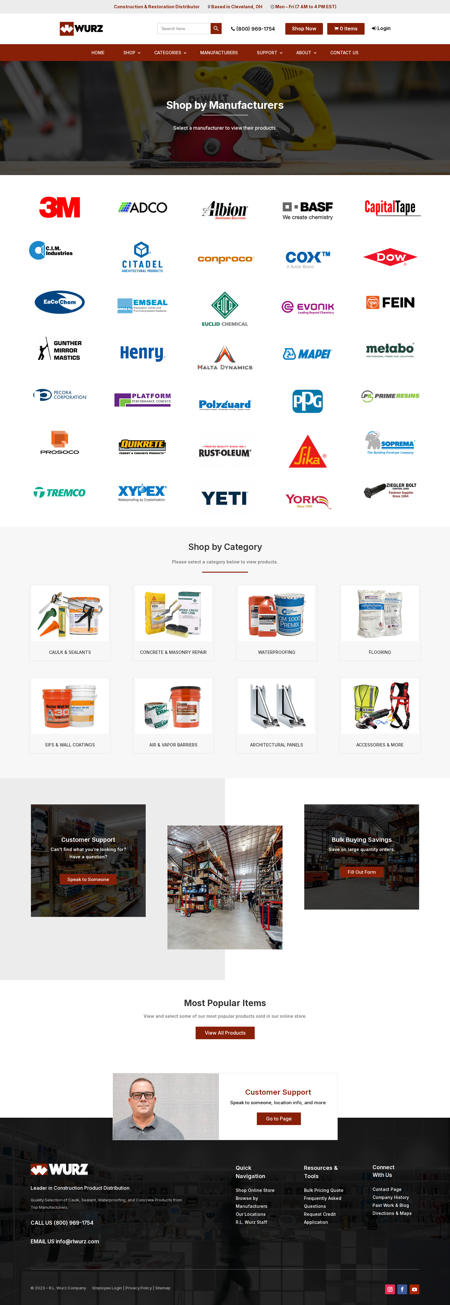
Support (267, 53)
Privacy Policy (139, 1287)
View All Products (225, 1033)
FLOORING (380, 652)
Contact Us (344, 53)
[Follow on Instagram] (390, 1289)
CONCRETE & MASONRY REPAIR (173, 652)
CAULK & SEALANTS (70, 652)
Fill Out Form (362, 872)
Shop (129, 53)
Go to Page (279, 1119)
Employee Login (107, 1287)
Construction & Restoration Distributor (157, 6)
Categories (167, 53)
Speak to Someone (88, 879)
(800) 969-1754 (255, 29)
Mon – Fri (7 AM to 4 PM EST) (305, 6)
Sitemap (163, 1287)
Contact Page (387, 1189)
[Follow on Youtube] (414, 1289)
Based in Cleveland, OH (236, 6)
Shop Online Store (255, 1190)
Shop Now (304, 28)
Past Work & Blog (391, 1205)
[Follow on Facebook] (402, 1289)
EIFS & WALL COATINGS (70, 744)
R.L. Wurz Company (67, 1287)
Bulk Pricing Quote (323, 1190)
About (303, 53)
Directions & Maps (392, 1213)
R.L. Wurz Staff (251, 1222)
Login (383, 28)
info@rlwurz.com (77, 1241)
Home (98, 53)
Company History (391, 1197)
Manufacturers (219, 53)
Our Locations (251, 1214)
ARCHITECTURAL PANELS (276, 744)
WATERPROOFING (276, 652)
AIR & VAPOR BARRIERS (173, 744)
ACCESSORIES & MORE (379, 744)
